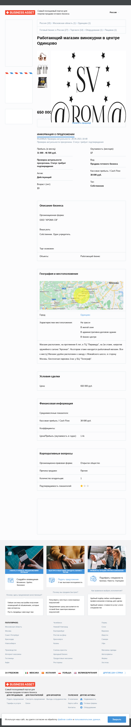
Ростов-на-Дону (59, 635)
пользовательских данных (87, 719)
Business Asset (12, 12)
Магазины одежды (109, 650)
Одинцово (85, 315)
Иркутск (105, 635)
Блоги (28, 703)
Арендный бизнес (60, 654)
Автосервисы (107, 654)
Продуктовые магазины (63, 658)
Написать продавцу (81, 123)
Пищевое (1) (111, 30)
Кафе (7, 662)
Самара (105, 639)
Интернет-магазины (13, 654)
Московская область (13, 627)
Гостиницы (9, 658)
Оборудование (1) (94, 30)
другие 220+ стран (113, 673)
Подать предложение (15, 699)
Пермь (104, 623)
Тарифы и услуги (14, 703)
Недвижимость (90, 699)
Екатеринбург (58, 631)
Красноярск (58, 639)
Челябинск (57, 623)
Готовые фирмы (90, 703)
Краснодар (9, 639)
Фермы (104, 658)
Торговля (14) (76, 30)
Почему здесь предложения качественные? (24, 595)
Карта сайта (73, 703)
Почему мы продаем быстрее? (65, 592)
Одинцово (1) (84, 23)
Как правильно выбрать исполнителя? (106, 591)
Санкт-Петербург (12, 635)
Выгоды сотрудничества (56, 699)
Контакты (72, 707)
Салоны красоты (60, 650)
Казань (56, 643)
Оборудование (90, 707)
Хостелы (105, 662)
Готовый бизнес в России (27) (54, 30)
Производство (11, 650)
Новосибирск (10, 643)
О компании (73, 699)
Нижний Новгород (60, 627)
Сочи (104, 627)
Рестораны (57, 662)
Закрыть (116, 719)
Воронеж (105, 631)
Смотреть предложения (35, 699)
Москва (8, 631)
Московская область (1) (64, 23)
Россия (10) (45, 23)
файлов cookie (65, 719)
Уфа (103, 643)
